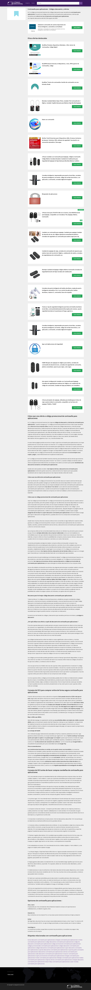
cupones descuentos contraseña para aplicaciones (53, 950)
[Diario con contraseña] (35, 124)
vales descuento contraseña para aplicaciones (49, 954)
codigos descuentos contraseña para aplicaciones (50, 948)
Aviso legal (10, 974)
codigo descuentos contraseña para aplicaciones (59, 942)
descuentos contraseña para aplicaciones (50, 952)
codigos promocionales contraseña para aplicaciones (43, 946)
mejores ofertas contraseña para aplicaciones (59, 960)
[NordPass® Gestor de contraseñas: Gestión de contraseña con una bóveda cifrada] (35, 87)
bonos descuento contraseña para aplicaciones (41, 940)
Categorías (27, 3)
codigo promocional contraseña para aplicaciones (66, 944)
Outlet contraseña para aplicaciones (46, 958)
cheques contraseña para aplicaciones (66, 940)
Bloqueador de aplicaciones (49, 194)
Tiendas (33, 3)
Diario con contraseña (48, 119)
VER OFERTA (77, 50)
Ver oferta (77, 27)
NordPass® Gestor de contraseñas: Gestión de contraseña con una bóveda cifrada (60, 83)
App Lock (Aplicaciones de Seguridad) (52, 344)
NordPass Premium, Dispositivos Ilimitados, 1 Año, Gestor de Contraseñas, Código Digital (58, 46)
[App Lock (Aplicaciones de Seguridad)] (35, 348)
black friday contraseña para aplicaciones (57, 962)
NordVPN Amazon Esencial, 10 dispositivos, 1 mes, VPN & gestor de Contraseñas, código (60, 65)
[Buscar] (80, 3)
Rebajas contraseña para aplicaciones (68, 958)
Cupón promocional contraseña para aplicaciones (50, 956)
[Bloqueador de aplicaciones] (35, 198)
